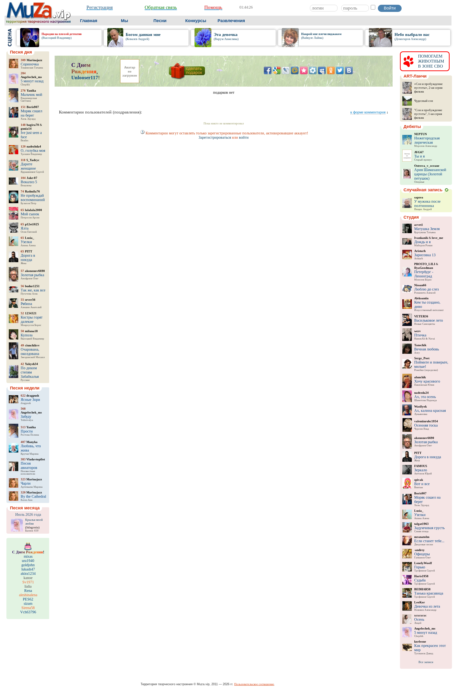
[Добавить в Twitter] (340, 70)
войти (244, 137)
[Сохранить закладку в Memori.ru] (304, 70)
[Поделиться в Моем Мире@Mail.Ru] (295, 70)
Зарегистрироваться (215, 137)
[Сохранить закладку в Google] (276, 70)
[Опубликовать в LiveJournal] (286, 70)
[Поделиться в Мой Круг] (313, 70)
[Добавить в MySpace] (322, 70)
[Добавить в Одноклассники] (331, 70)
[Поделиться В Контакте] (349, 70)
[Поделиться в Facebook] (267, 70)
